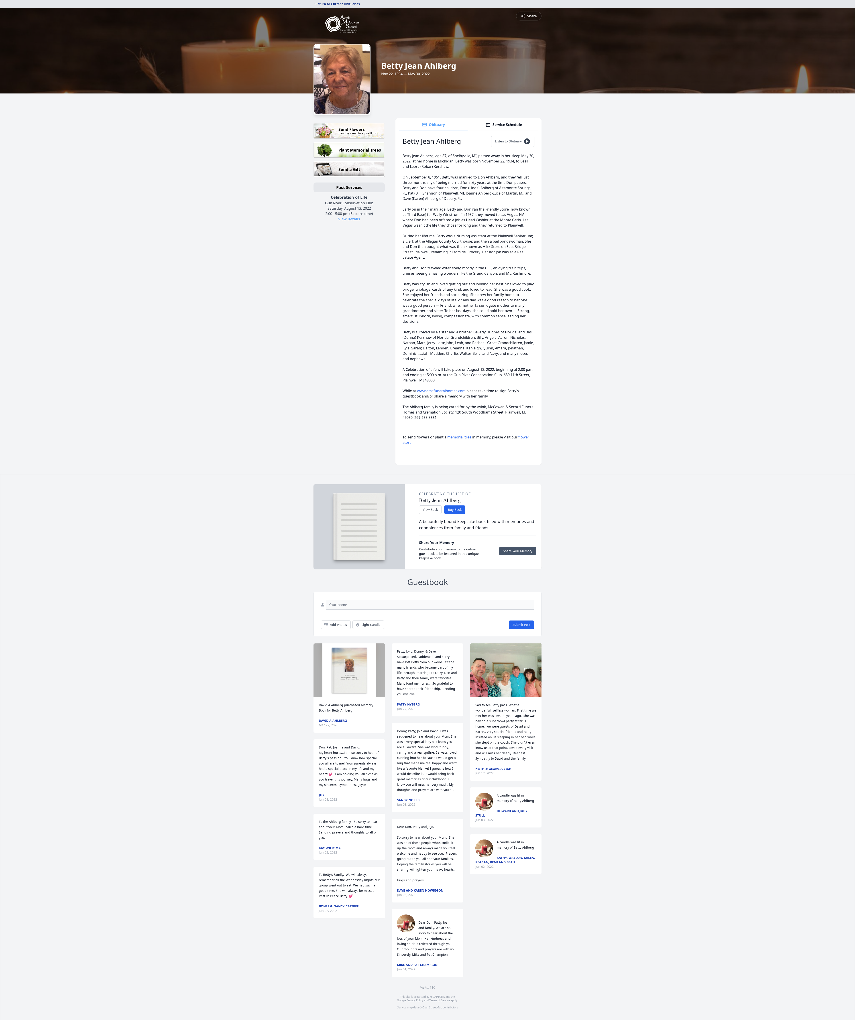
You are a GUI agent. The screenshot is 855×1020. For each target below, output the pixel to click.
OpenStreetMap (432, 1007)
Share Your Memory (517, 551)
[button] (349, 670)
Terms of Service (439, 1000)
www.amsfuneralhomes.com (441, 390)
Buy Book (455, 509)
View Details (349, 219)
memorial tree (459, 437)
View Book (430, 509)
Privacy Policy (415, 1000)
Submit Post (521, 625)
